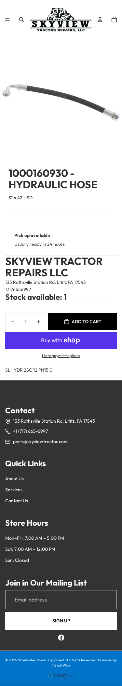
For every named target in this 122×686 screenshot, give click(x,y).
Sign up (61, 621)
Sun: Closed (17, 560)
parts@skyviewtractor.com (40, 441)
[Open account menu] (100, 19)
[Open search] (21, 19)
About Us (14, 479)
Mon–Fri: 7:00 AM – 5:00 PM (34, 538)
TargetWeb (61, 665)
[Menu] (7, 19)
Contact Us (16, 501)
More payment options (61, 355)
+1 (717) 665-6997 (30, 431)
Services (13, 490)
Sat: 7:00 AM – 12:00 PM (30, 549)
